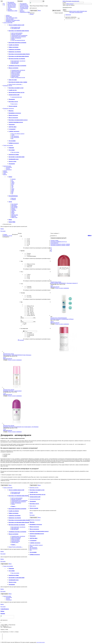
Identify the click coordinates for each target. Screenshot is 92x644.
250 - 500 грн (30, 310)
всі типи (29, 295)
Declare (10, 176)
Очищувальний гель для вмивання (19, 35)
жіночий (29, 286)
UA (4, 4)
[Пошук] (43, 1)
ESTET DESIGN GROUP (41, 642)
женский (29, 287)
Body (12, 191)
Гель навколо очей (15, 28)
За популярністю (54, 242)
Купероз (32, 14)
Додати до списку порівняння (62, 288)
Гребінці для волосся (14, 143)
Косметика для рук (13, 101)
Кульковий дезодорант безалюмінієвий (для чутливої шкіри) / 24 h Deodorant (20, 426)
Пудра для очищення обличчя (18, 40)
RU (4, 3)
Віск (12, 138)
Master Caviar (14, 217)
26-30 (28, 241)
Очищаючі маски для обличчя (18, 70)
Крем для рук (14, 103)
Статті (9, 8)
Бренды (5, 174)
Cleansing (13, 179)
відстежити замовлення (70, 17)
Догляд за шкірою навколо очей (16, 24)
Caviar (12, 188)
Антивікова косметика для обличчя (17, 65)
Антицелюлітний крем (16, 97)
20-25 (28, 240)
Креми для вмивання (16, 37)
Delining (13, 208)
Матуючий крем (15, 62)
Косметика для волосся (8, 108)
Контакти (10, 9)
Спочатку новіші (54, 240)
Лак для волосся (15, 136)
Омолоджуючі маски (16, 71)
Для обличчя (9, 167)
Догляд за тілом (12, 161)
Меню (39, 10)
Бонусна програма (12, 4)
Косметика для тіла (7, 85)
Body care (29, 266)
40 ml (28, 275)
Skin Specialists (14, 214)
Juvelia (12, 213)
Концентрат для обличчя (15, 51)
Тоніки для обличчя (13, 47)
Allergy (13, 182)
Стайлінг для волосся (14, 131)
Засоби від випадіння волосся (16, 122)
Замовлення (68, 14)
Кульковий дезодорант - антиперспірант (12, 390)
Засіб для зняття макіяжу (17, 33)
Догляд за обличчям (7, 22)
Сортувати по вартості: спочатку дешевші (60, 244)
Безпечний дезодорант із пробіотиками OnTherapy (62, 319)
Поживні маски (14, 76)
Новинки (5, 172)
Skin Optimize (14, 206)
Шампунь (11, 110)
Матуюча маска (14, 63)
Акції (4, 173)
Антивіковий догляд (14, 159)
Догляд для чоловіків (8, 145)
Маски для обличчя (13, 67)
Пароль (64, 3)
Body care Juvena (31, 264)
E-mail (64, 2)
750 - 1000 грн (30, 312)
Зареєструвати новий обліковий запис (78, 11)
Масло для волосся (13, 117)
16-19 (28, 238)
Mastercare (13, 216)
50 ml (28, 277)
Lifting (12, 211)
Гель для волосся (15, 137)
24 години (29, 332)
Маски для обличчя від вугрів (18, 77)
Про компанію (11, 2)
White (12, 190)
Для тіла (8, 168)
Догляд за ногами (13, 106)
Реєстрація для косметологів (72, 1)
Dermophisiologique (13, 195)
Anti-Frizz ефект (12, 126)
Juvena (10, 201)
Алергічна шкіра (10, 19)
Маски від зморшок (15, 72)
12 (51, 247)
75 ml (28, 278)
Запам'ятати (67, 11)
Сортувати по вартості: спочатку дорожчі (60, 245)
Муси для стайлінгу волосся (17, 133)
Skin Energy (14, 205)
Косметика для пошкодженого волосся (18, 119)
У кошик (52, 288)
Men (12, 192)
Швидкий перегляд (55, 286)
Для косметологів (12, 7)
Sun (12, 193)
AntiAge (8, 15)
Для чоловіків (12, 140)
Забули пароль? (69, 3)
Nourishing (13, 210)
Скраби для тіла (13, 90)
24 (51, 248)
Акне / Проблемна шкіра (11, 17)
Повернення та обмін (12, 10)
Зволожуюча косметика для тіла (16, 92)
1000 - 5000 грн (30, 314)
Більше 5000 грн (31, 315)
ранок (28, 336)
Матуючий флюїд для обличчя (18, 60)
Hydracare (13, 199)
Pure (12, 185)
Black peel (13, 198)
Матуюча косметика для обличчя (17, 58)
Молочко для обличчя (16, 34)
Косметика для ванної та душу (16, 87)
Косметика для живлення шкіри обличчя (19, 56)
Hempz (10, 219)
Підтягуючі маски (15, 73)
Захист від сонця (13, 79)
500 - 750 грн (30, 311)
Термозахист (12, 124)
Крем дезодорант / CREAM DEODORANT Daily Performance (17, 355)
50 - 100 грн (30, 307)
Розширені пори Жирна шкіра (13, 20)
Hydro (12, 183)
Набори (5, 170)
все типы (29, 297)
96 (51, 251)
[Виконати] (79, 18)
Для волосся (9, 169)
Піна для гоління (15, 152)
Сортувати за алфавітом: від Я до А (59, 241)
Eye (12, 180)
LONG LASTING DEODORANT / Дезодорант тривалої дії (64, 283)
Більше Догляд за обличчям (15, 84)
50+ (28, 245)
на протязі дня (30, 334)
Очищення (11, 147)
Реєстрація (3, 231)
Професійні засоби (10, 21)
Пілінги (13, 39)
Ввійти (64, 1)
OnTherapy (29, 265)
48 (51, 250)
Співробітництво (11, 3)
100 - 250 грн (30, 308)
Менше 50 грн (30, 306)
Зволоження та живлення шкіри (16, 156)
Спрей (12, 134)
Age (12, 187)
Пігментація (9, 16)
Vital (12, 186)
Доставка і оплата (12, 5)
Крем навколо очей (15, 27)
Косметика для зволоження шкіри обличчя (19, 54)
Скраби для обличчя (14, 44)
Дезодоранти (12, 99)
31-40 (28, 242)
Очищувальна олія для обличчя (18, 36)
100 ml (28, 274)
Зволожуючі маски (15, 75)
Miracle (13, 212)
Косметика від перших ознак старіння (18, 82)
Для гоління (12, 150)
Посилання (20, 1)
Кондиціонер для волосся (15, 113)
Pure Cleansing (14, 204)
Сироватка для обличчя (14, 49)
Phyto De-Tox (14, 207)
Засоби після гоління (14, 154)
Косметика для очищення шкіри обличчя (19, 30)
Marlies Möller (12, 221)
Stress (12, 181)
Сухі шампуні (12, 129)
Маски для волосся (13, 115)
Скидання (21, 340)
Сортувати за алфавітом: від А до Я (58, 238)
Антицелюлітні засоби (14, 94)
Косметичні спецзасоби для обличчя (17, 42)
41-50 (28, 244)
